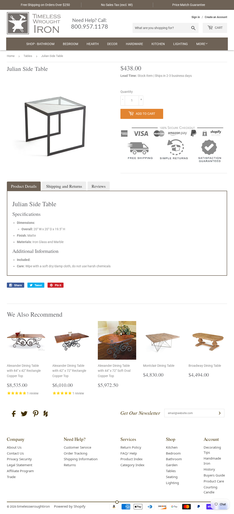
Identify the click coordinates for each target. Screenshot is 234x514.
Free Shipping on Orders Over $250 (45, 5)
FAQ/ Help (128, 453)
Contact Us (15, 453)
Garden (172, 465)
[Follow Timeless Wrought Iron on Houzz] (45, 414)
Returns (70, 465)
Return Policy (130, 447)
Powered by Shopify (69, 506)
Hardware (134, 44)
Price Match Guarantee (188, 5)
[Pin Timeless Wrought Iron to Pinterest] (36, 414)
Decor (112, 44)
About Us (14, 447)
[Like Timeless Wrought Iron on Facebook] (14, 414)
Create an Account (216, 17)
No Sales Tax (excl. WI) (117, 5)
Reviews (99, 186)
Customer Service (77, 447)
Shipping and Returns (64, 186)
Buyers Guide (214, 475)
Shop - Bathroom (40, 44)
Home (11, 56)
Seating (172, 476)
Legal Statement (19, 465)
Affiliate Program (20, 470)
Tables (28, 56)
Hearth (93, 44)
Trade (11, 476)
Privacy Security (19, 459)
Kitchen (158, 44)
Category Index (132, 465)
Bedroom (70, 44)
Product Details (24, 186)
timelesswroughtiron (33, 506)
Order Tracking (75, 453)
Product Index (131, 459)
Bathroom (174, 459)
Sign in (195, 17)
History (209, 469)
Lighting (180, 44)
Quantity (126, 92)
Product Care (214, 481)
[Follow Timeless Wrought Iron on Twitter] (24, 414)
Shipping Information (81, 459)
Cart (218, 27)
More (200, 44)
